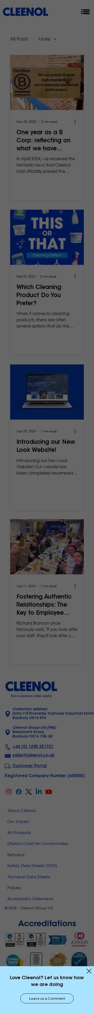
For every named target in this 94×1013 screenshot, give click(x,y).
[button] (47, 998)
